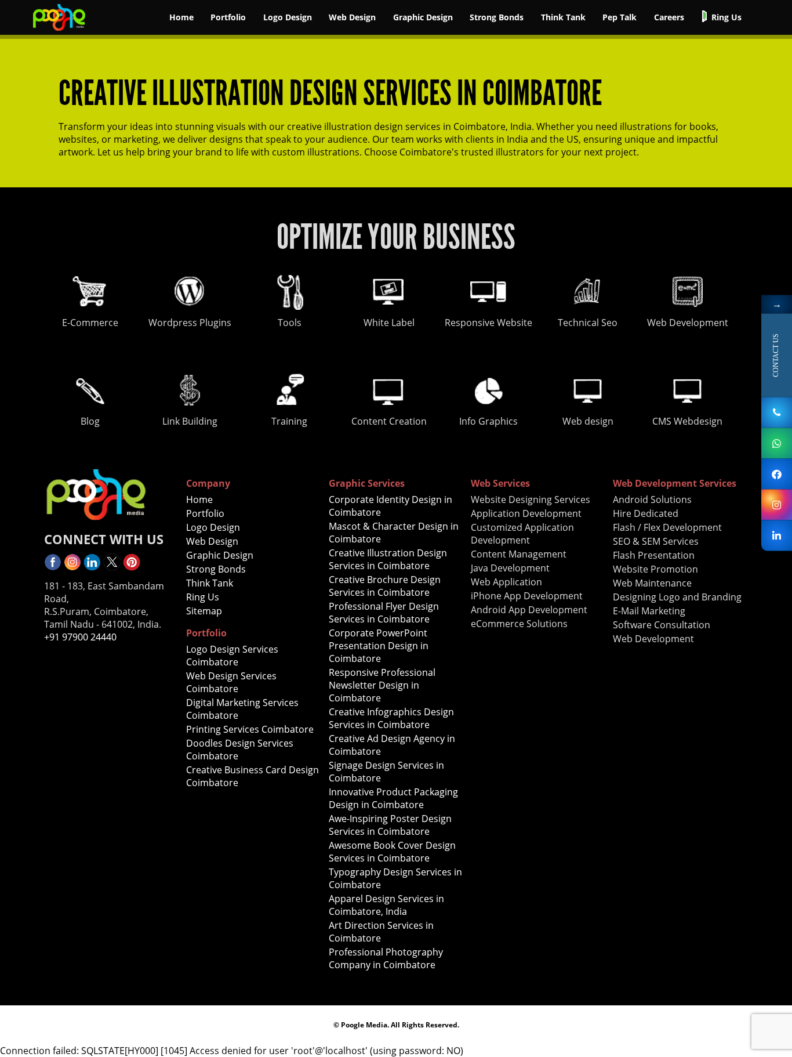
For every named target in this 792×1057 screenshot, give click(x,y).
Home (181, 17)
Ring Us (726, 17)
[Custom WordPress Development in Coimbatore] (776, 504)
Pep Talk (619, 17)
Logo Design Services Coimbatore (232, 655)
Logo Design (287, 17)
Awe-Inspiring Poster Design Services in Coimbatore (390, 825)
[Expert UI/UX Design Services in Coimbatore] (92, 567)
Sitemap (204, 610)
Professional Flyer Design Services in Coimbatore (384, 612)
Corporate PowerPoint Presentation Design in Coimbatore (378, 646)
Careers (669, 17)
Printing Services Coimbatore (250, 729)
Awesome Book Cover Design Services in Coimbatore (392, 851)
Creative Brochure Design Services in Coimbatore (385, 586)
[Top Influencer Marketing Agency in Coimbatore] (131, 567)
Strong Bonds (497, 17)
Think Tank (563, 17)
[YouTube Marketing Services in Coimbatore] (112, 567)
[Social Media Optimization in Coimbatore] (72, 567)
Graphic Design (423, 17)
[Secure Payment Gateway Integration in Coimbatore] (59, 31)
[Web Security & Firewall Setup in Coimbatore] (776, 412)
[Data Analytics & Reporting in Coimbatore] (776, 535)
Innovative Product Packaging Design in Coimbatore (393, 798)
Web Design (352, 17)
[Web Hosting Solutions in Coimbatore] (52, 567)
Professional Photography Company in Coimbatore (386, 958)
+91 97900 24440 (80, 637)
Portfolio (228, 17)
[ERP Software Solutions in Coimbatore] (776, 443)
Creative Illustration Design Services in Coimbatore (388, 559)
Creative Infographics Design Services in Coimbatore (391, 718)
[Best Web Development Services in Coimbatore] (776, 473)
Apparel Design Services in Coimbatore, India (386, 905)
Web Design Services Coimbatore (231, 682)
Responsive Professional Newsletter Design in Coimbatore (382, 685)
